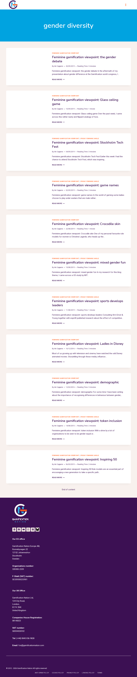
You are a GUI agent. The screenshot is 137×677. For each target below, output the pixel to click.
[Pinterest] (33, 530)
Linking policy (88, 673)
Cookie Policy (58, 673)
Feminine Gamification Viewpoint (65, 53)
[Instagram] (28, 530)
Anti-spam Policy (42, 673)
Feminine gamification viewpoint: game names (85, 185)
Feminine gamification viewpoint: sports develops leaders (87, 303)
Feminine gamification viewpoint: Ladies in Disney (87, 344)
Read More (58, 79)
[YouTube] (24, 530)
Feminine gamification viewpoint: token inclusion (87, 421)
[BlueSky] (37, 530)
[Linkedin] (14, 530)
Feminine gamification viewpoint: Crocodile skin (86, 224)
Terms (99, 673)
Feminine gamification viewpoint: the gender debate (84, 59)
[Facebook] (19, 530)
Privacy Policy (73, 673)
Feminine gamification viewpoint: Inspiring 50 (84, 459)
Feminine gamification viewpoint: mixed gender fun (89, 262)
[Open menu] (127, 5)
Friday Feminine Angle (90, 138)
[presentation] (27, 62)
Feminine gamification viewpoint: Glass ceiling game (85, 102)
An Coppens (58, 66)
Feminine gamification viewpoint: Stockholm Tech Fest (87, 144)
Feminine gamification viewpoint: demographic (85, 382)
